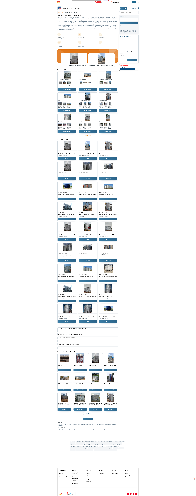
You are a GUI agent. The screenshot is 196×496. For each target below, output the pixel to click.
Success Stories (74, 473)
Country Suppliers (128, 475)
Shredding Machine (74, 444)
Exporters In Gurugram (123, 32)
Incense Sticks (115, 448)
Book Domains (88, 473)
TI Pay (87, 475)
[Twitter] (133, 494)
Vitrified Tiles (78, 449)
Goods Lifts (73, 449)
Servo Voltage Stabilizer (86, 441)
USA (86, 489)
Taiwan (66, 489)
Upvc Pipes (103, 449)
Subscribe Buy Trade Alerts (103, 475)
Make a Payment (75, 483)
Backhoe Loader (99, 441)
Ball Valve (95, 448)
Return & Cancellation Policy (63, 475)
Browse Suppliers (115, 473)
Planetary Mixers (73, 448)
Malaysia (72, 489)
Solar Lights (121, 448)
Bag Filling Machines (97, 446)
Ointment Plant (116, 446)
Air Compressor (109, 448)
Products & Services (68, 12)
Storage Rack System (112, 444)
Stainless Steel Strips (89, 446)
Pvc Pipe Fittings (97, 449)
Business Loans (88, 478)
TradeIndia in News (75, 476)
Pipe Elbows (114, 449)
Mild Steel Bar (73, 446)
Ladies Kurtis (80, 448)
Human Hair (73, 441)
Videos (126, 478)
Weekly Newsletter (75, 485)
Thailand (69, 489)
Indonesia (76, 489)
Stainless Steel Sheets (80, 446)
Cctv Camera (90, 448)
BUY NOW (66, 158)
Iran (88, 489)
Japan (60, 489)
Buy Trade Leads (101, 473)
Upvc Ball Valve (108, 449)
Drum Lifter (116, 441)
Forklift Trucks (78, 441)
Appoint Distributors (89, 481)
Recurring (130, 51)
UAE (79, 489)
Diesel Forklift (97, 444)
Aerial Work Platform (104, 444)
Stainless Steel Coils (85, 449)
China (63, 489)
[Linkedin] (130, 494)
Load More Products (87, 413)
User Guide (61, 473)
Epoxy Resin (119, 444)
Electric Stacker (121, 441)
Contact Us (74, 480)
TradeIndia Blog (74, 475)
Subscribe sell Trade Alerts (116, 475)
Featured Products (128, 476)
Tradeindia (58, 5)
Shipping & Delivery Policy (63, 476)
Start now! (127, 68)
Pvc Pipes (91, 449)
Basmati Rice (93, 441)
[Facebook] (128, 494)
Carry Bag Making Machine (108, 441)
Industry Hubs (127, 473)
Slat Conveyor (110, 446)
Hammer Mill (81, 444)
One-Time (123, 51)
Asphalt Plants (104, 446)
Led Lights (85, 448)
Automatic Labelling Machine (89, 444)
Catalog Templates (89, 479)
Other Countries (92, 489)
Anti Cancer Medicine (101, 448)
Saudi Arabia (83, 489)
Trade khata (87, 476)
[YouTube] (136, 494)
